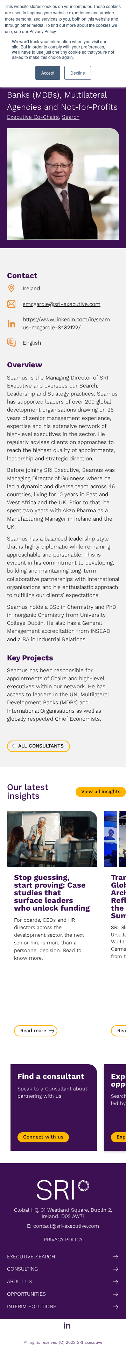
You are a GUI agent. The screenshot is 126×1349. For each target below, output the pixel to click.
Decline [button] (77, 73)
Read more (33, 1031)
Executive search (31, 1257)
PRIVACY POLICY (63, 1239)
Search (70, 117)
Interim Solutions (31, 1306)
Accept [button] (47, 73)
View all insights (100, 792)
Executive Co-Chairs (33, 117)
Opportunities (26, 1294)
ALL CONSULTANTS (41, 746)
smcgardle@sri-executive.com (61, 304)
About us (19, 1281)
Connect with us (43, 1137)
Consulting (22, 1269)
